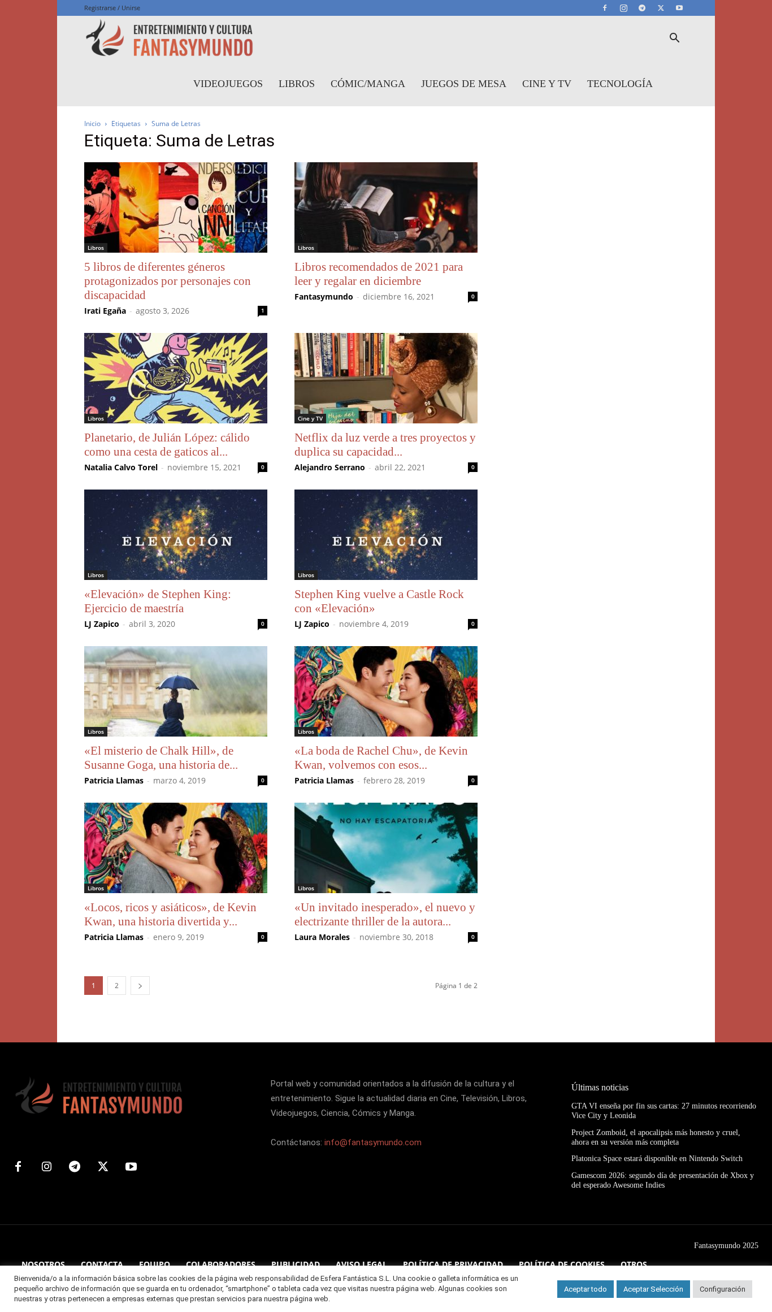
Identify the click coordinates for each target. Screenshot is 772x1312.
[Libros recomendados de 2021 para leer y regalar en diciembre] (386, 207)
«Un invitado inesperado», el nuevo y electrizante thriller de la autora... (384, 914)
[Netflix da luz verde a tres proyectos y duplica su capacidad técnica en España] (386, 378)
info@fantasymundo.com (373, 1142)
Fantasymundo (323, 296)
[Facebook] (604, 8)
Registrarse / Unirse (112, 7)
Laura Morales (322, 937)
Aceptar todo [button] (585, 1289)
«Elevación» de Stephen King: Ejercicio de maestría (157, 601)
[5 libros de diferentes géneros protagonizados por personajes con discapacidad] (175, 207)
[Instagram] (623, 8)
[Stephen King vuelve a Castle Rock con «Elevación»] (386, 535)
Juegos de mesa (463, 83)
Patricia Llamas (114, 780)
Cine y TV (546, 83)
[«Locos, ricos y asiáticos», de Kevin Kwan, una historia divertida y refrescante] (175, 848)
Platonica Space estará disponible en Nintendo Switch (657, 1158)
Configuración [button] (722, 1289)
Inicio (92, 123)
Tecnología (620, 83)
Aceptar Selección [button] (653, 1289)
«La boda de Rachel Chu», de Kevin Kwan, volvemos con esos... (381, 758)
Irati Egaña (105, 310)
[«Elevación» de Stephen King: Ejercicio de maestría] (175, 535)
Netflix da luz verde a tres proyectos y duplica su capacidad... (385, 444)
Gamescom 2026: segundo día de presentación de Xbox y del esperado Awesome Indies (662, 1180)
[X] (660, 8)
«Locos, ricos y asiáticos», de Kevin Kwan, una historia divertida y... (170, 914)
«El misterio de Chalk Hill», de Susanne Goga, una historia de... (161, 758)
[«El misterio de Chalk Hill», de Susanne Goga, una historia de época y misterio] (175, 691)
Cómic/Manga (368, 83)
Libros (297, 83)
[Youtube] (679, 8)
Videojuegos (228, 83)
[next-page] (140, 985)
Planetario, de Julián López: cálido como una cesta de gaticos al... (167, 444)
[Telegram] (642, 8)
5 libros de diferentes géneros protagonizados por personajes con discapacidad (167, 281)
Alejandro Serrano (329, 467)
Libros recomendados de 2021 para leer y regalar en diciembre (378, 274)
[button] (674, 39)
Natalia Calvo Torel (121, 467)
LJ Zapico (101, 623)
